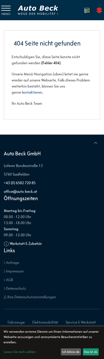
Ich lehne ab (71, 352)
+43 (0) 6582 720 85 (20, 182)
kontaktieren (32, 92)
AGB (9, 279)
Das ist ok (90, 352)
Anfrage (12, 262)
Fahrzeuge (16, 322)
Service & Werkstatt (81, 322)
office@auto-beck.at (20, 191)
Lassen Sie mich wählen (20, 352)
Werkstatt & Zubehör (26, 243)
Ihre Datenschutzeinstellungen (31, 296)
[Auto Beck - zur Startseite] (38, 10)
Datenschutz (15, 288)
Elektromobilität (45, 322)
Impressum (14, 271)
